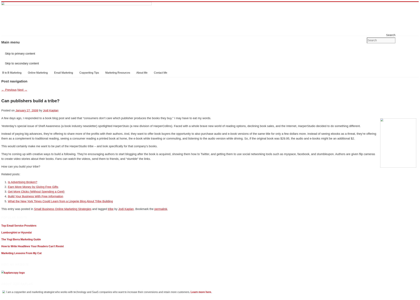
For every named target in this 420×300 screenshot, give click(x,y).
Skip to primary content (20, 53)
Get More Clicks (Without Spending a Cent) (36, 191)
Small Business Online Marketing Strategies (62, 209)
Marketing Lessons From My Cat (21, 253)
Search (390, 35)
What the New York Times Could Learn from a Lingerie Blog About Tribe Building (60, 201)
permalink (160, 209)
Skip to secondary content (22, 63)
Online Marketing (38, 72)
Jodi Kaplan (50, 110)
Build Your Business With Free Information (35, 196)
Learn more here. (201, 292)
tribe (111, 209)
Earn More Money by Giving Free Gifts (33, 187)
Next (22, 89)
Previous (9, 89)
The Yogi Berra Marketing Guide (21, 239)
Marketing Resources (117, 72)
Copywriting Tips (89, 72)
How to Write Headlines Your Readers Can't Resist (32, 246)
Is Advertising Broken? (22, 182)
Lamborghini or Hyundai (16, 232)
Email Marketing (63, 72)
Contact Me (160, 72)
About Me (141, 72)
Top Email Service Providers (18, 225)
